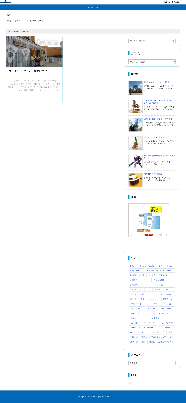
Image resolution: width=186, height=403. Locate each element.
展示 (172, 337)
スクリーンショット (149, 299)
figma (169, 266)
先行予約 (134, 337)
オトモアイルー (161, 289)
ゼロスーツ (167, 299)
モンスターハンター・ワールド (143, 323)
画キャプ (134, 342)
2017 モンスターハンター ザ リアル (158, 119)
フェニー (151, 308)
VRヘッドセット (166, 275)
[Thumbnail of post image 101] (34, 52)
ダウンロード (136, 304)
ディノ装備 (152, 304)
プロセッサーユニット (139, 313)
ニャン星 (167, 304)
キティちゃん (166, 294)
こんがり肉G (159, 280)
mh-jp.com (15, 31)
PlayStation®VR (137, 275)
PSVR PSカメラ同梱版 (153, 174)
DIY (160, 266)
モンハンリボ (167, 323)
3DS (132, 266)
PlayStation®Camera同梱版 (159, 270)
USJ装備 (151, 275)
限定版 (152, 342)
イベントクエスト (137, 289)
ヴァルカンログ (157, 332)
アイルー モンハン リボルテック (157, 137)
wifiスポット (135, 280)
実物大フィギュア (158, 337)
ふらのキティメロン (138, 284)
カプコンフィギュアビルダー (142, 294)
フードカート (166, 308)
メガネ (133, 318)
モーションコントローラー (141, 327)
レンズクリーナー (137, 332)
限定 (143, 342)
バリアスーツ (136, 308)
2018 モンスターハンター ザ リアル (158, 82)
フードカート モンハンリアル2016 (28, 71)
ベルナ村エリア (163, 313)
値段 (170, 332)
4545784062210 (146, 266)
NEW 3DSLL (135, 270)
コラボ (133, 299)
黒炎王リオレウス (166, 342)
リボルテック (165, 327)
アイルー (162, 284)
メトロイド (156, 318)
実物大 (144, 337)
